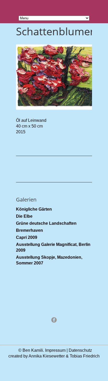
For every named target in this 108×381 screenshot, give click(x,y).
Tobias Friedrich (85, 356)
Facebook (54, 320)
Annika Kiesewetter (47, 356)
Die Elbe (24, 216)
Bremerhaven (29, 230)
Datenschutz (80, 350)
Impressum (55, 350)
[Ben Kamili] (54, 330)
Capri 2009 (26, 237)
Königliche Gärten (34, 209)
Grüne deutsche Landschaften (46, 223)
